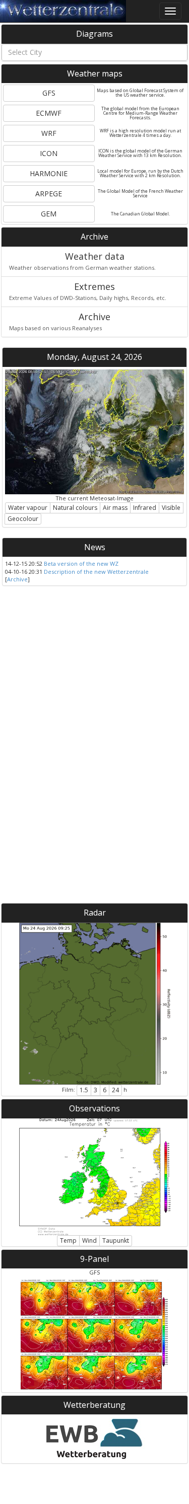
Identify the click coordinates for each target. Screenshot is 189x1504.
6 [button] (104, 1090)
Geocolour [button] (23, 518)
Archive (17, 579)
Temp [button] (68, 1240)
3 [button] (95, 1090)
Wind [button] (89, 1240)
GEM (48, 213)
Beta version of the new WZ (81, 563)
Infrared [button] (144, 507)
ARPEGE (48, 193)
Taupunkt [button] (115, 1240)
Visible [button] (171, 507)
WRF (48, 133)
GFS (48, 93)
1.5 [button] (84, 1090)
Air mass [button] (115, 507)
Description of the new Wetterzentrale (96, 571)
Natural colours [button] (75, 507)
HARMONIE (49, 173)
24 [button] (115, 1090)
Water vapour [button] (27, 507)
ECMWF (48, 113)
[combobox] (94, 52)
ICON (48, 153)
